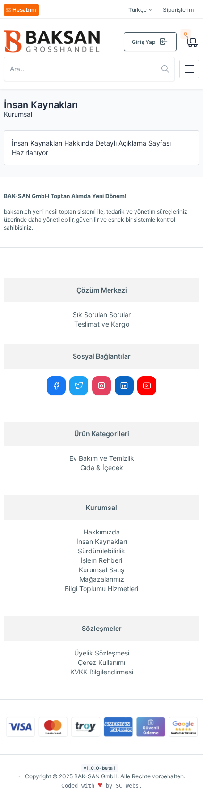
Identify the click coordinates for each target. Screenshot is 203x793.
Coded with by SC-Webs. (101, 786)
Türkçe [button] (137, 9)
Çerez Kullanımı (101, 662)
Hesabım (24, 9)
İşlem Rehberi (101, 560)
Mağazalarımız (101, 579)
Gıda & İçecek (101, 468)
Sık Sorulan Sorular (102, 314)
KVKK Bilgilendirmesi (101, 672)
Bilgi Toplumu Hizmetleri (101, 589)
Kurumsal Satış (101, 570)
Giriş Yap (143, 41)
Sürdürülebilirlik (101, 551)
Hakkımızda (102, 532)
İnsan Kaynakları (101, 541)
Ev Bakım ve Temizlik (101, 458)
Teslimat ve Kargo (101, 324)
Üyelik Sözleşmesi (101, 653)
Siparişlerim (178, 9)
